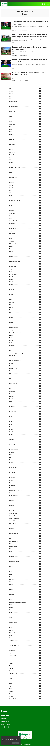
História (10, 393)
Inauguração (11, 403)
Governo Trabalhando (13, 383)
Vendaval (11, 691)
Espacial (10, 309)
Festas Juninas (12, 355)
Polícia (10, 543)
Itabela (10, 424)
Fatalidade (11, 342)
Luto (10, 457)
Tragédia (11, 668)
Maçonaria (11, 459)
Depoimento (11, 253)
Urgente (10, 683)
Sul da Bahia (11, 648)
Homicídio (11, 398)
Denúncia (11, 251)
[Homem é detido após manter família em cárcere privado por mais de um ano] (6, 51)
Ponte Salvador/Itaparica (14, 564)
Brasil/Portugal (12, 144)
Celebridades (11, 192)
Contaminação (12, 223)
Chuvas (10, 198)
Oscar (10, 526)
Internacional (11, 414)
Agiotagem (11, 98)
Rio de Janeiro (11, 609)
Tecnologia (11, 660)
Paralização (11, 528)
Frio (10, 373)
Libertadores (6, 28)
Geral (10, 378)
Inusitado (11, 419)
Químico (10, 592)
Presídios (11, 571)
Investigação (11, 421)
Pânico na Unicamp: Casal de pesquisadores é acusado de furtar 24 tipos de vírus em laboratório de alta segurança (29, 35)
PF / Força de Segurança (13, 541)
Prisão (10, 574)
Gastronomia (11, 376)
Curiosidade (11, 241)
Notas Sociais (11, 500)
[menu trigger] (47, 4)
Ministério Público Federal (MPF (15, 490)
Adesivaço (11, 93)
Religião (10, 604)
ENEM (10, 297)
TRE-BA (10, 676)
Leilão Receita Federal (13, 449)
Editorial (11, 281)
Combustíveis (11, 210)
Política (10, 554)
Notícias (10, 503)
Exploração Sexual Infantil (14, 330)
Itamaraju (11, 431)
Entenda (10, 299)
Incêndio (10, 406)
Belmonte (11, 129)
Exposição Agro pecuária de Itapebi (15, 332)
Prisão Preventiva (12, 576)
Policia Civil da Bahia (13, 546)
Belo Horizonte (12, 131)
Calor (10, 159)
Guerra (10, 388)
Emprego (11, 294)
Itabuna (10, 426)
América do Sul (12, 109)
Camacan (11, 162)
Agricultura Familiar (13, 101)
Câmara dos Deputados (13, 164)
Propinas (11, 589)
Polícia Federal (12, 548)
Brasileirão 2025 (12, 149)
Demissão (11, 246)
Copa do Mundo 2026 (13, 228)
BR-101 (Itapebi (12, 139)
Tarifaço (10, 658)
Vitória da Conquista (13, 698)
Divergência (11, 269)
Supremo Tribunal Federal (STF (15, 653)
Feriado (10, 348)
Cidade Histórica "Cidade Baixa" (15, 200)
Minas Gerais (11, 487)
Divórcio (10, 271)
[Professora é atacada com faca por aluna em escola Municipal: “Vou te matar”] (6, 76)
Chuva (10, 195)
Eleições (10, 287)
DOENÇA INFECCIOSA (13, 274)
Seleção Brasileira (12, 632)
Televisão (11, 663)
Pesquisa (11, 536)
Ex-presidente (12, 325)
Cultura (10, 238)
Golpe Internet (12, 381)
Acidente (11, 91)
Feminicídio (11, 345)
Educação (11, 284)
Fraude (10, 370)
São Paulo (11, 625)
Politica (10, 551)
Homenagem (11, 396)
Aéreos (10, 96)
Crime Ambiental (12, 233)
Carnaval (11, 185)
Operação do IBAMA (13, 513)
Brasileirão (11, 147)
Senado (10, 635)
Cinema (10, 205)
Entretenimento (12, 302)
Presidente (11, 569)
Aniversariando (12, 111)
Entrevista (11, 304)
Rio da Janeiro (11, 607)
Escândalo (11, 307)
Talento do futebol (12, 655)
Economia (11, 279)
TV (9, 681)
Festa (10, 350)
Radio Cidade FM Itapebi (13, 597)
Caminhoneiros (12, 170)
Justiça (10, 442)
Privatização (11, 579)
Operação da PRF (12, 510)
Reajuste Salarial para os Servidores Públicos (17, 602)
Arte (10, 119)
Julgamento (11, 439)
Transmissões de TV (13, 670)
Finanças (11, 363)
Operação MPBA (12, 515)
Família (10, 337)
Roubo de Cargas (12, 615)
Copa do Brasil (12, 225)
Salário (10, 617)
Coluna (10, 208)
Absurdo (5, 26)
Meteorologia (11, 482)
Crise (10, 236)
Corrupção (11, 231)
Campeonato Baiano (13, 175)
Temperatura (11, 665)
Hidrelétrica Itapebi (13, 391)
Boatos (10, 134)
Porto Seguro (11, 566)
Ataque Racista (12, 124)
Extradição (11, 335)
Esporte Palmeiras (12, 314)
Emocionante (11, 289)
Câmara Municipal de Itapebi (14, 167)
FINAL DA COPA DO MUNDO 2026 (15, 360)
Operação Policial (12, 520)
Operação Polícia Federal (14, 518)
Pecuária (11, 531)
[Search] (44, 4)
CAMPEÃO (11, 172)
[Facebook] (2, 727)
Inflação (10, 409)
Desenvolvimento (12, 259)
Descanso (11, 256)
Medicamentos (12, 472)
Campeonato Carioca (13, 177)
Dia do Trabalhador (12, 266)
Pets (10, 538)
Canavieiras (11, 182)
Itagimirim (11, 429)
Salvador (11, 620)
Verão (10, 693)
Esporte (10, 312)
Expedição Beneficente (13, 327)
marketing (11, 462)
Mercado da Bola (12, 477)
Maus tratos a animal (13, 470)
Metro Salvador (12, 485)
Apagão (10, 116)
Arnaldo (16, 30)
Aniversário (11, 114)
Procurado (11, 584)
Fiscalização (11, 365)
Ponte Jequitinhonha (13, 559)
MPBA (10, 492)
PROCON (10, 581)
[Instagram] (8, 727)
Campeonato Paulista (13, 180)
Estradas (11, 317)
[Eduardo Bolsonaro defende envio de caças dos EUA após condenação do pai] (6, 63)
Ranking (10, 599)
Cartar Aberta (12, 187)
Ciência (10, 203)
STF (10, 643)
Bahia (10, 126)
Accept (15, 743)
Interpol (10, 416)
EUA (10, 320)
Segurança (11, 630)
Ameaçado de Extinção (13, 106)
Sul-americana (12, 650)
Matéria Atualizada (13, 467)
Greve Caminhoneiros (13, 386)
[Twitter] (4, 727)
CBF (10, 190)
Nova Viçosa (11, 505)
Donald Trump (12, 276)
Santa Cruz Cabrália (13, 622)
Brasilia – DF (11, 154)
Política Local (11, 556)
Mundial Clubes (12, 495)
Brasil (10, 142)
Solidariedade (11, 640)
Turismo (10, 678)
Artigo (10, 121)
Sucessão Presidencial (13, 645)
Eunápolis (11, 322)
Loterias (10, 454)
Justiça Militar (12, 447)
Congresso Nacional (13, 220)
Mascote (11, 465)
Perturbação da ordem (13, 533)
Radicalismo (11, 594)
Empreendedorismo (12, 292)
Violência (11, 696)
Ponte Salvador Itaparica (14, 561)
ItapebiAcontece (12, 437)
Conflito (10, 218)
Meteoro (11, 480)
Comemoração (12, 213)
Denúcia (10, 248)
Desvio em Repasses (13, 264)
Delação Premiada (12, 243)
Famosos (11, 340)
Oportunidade (12, 523)
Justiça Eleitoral (12, 444)
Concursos (11, 215)
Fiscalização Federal (13, 368)
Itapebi (10, 434)
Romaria (10, 612)
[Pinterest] (6, 727)
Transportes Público (13, 673)
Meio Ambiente (12, 475)
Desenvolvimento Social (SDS (14, 261)
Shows (10, 637)
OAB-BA (10, 508)
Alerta (10, 103)
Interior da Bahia (12, 411)
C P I (10, 157)
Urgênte (10, 686)
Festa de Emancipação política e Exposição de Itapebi (19, 353)
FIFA (10, 358)
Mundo (10, 498)
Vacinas (10, 688)
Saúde (4, 40)
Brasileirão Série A (12, 152)
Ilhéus (10, 401)
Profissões (11, 587)
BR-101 (10, 136)
